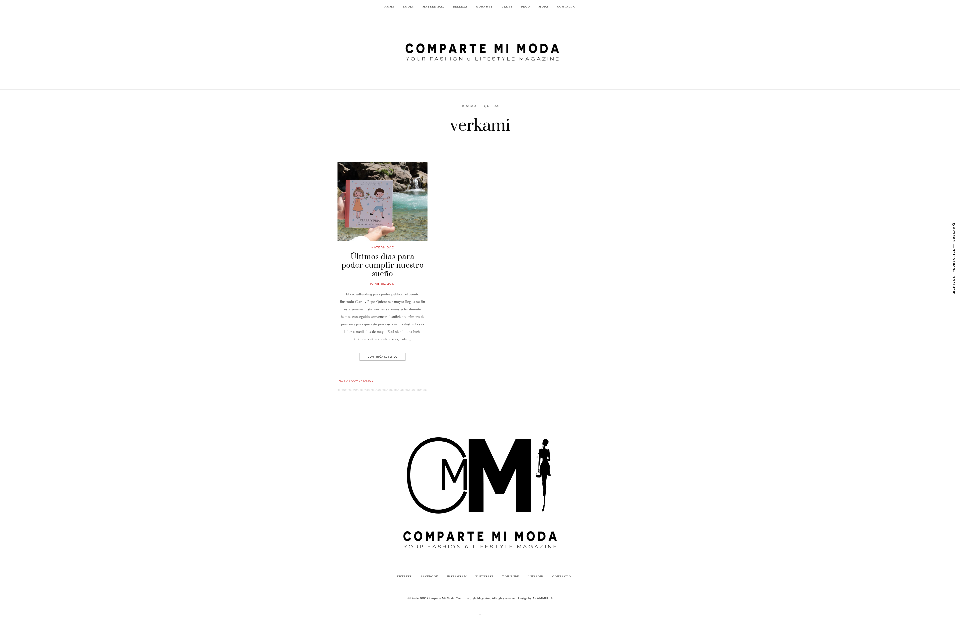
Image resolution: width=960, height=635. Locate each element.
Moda (543, 6)
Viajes (507, 6)
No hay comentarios (356, 380)
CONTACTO (566, 6)
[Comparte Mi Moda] (480, 50)
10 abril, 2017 (382, 283)
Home (389, 6)
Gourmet (484, 6)
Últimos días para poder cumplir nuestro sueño (383, 265)
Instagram (457, 576)
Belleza (460, 6)
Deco (525, 6)
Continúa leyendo (383, 356)
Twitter (404, 576)
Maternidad (433, 6)
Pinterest (485, 576)
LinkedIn (536, 576)
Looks (408, 6)
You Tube (510, 576)
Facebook (429, 576)
